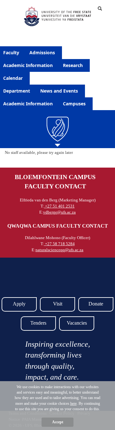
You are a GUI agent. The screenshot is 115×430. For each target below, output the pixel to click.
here (73, 403)
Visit (57, 303)
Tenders (38, 323)
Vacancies (77, 323)
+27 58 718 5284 (59, 243)
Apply (19, 303)
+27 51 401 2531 (59, 206)
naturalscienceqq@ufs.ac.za (59, 249)
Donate (95, 303)
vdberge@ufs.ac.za (59, 212)
